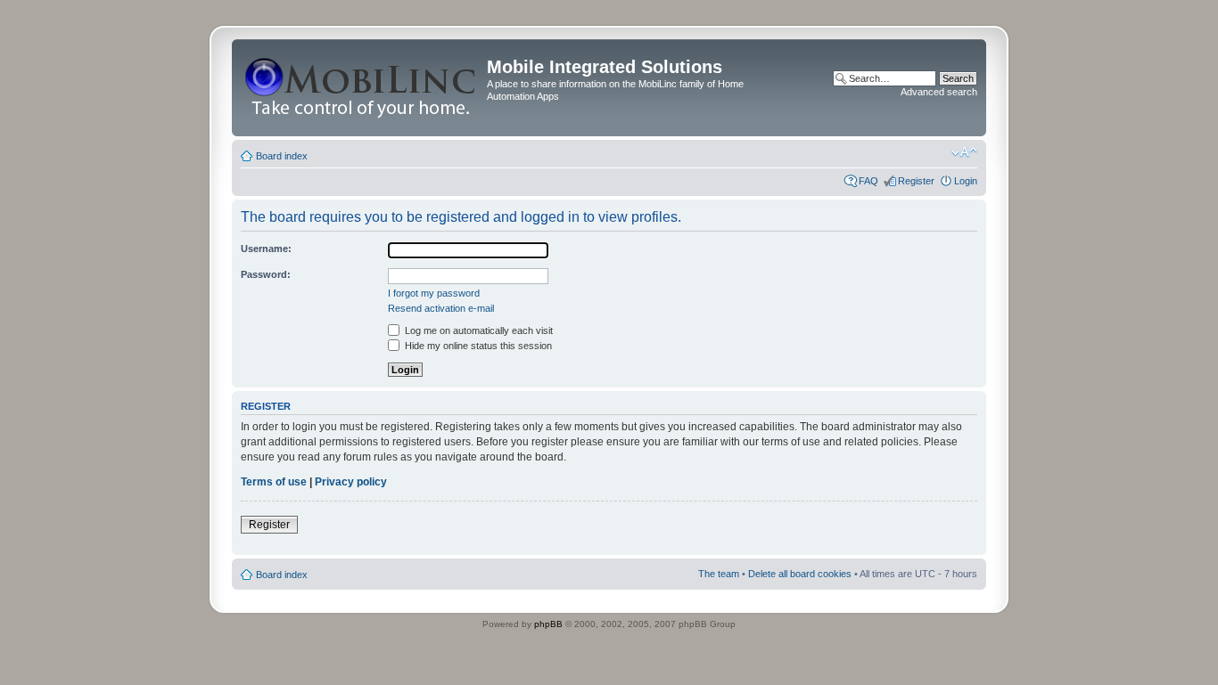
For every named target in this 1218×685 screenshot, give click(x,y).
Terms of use (274, 482)
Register (916, 180)
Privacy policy (351, 482)
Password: (266, 274)
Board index (282, 156)
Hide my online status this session (477, 345)
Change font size (964, 152)
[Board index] (361, 88)
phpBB (548, 624)
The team (718, 573)
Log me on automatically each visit (477, 330)
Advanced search (939, 91)
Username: (266, 248)
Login (965, 180)
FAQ (868, 180)
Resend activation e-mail (441, 308)
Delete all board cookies (800, 573)
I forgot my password (434, 293)
